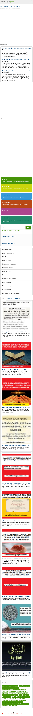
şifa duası (25, 693)
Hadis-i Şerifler (7, 195)
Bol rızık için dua (14, 688)
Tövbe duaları (7, 289)
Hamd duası (19, 693)
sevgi (20, 686)
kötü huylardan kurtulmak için (15, 8)
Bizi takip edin (21, 713)
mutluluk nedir (5, 688)
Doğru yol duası (21, 698)
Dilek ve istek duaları (9, 253)
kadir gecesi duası (6, 696)
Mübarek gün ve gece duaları (11, 293)
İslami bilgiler (6, 218)
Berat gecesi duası (6, 700)
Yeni (3, 298)
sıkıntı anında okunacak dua (8, 689)
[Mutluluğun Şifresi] (8, 2)
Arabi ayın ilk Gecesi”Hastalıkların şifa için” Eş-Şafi (17, 672)
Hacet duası (8, 686)
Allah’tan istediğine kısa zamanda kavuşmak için (16, 48)
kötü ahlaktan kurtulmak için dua (10, 695)
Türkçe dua (25, 695)
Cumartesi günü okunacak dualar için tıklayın (12, 230)
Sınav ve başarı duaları (9, 286)
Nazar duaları (7, 271)
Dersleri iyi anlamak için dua (18, 700)
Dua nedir (20, 702)
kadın (20, 695)
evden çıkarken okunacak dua (9, 705)
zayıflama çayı (26, 686)
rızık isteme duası (6, 703)
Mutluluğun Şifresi (4, 8)
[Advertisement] (16, 26)
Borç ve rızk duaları (8, 249)
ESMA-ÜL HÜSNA (21, 689)
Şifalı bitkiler (6, 202)
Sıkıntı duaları (7, 282)
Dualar (5, 179)
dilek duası (15, 686)
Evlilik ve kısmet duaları (9, 256)
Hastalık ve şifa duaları (9, 264)
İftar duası (17, 691)
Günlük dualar (7, 260)
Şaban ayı (23, 691)
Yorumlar (17, 298)
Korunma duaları (8, 267)
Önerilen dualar (7, 275)
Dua (3, 686)
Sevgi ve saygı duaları (9, 278)
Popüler (9, 298)
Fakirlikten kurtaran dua (7, 691)
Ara (29, 227)
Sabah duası (12, 693)
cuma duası (5, 693)
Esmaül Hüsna (7, 186)
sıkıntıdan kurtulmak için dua (9, 698)
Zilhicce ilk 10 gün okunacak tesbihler (21, 696)
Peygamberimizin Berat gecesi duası (20, 703)
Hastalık (5, 210)
